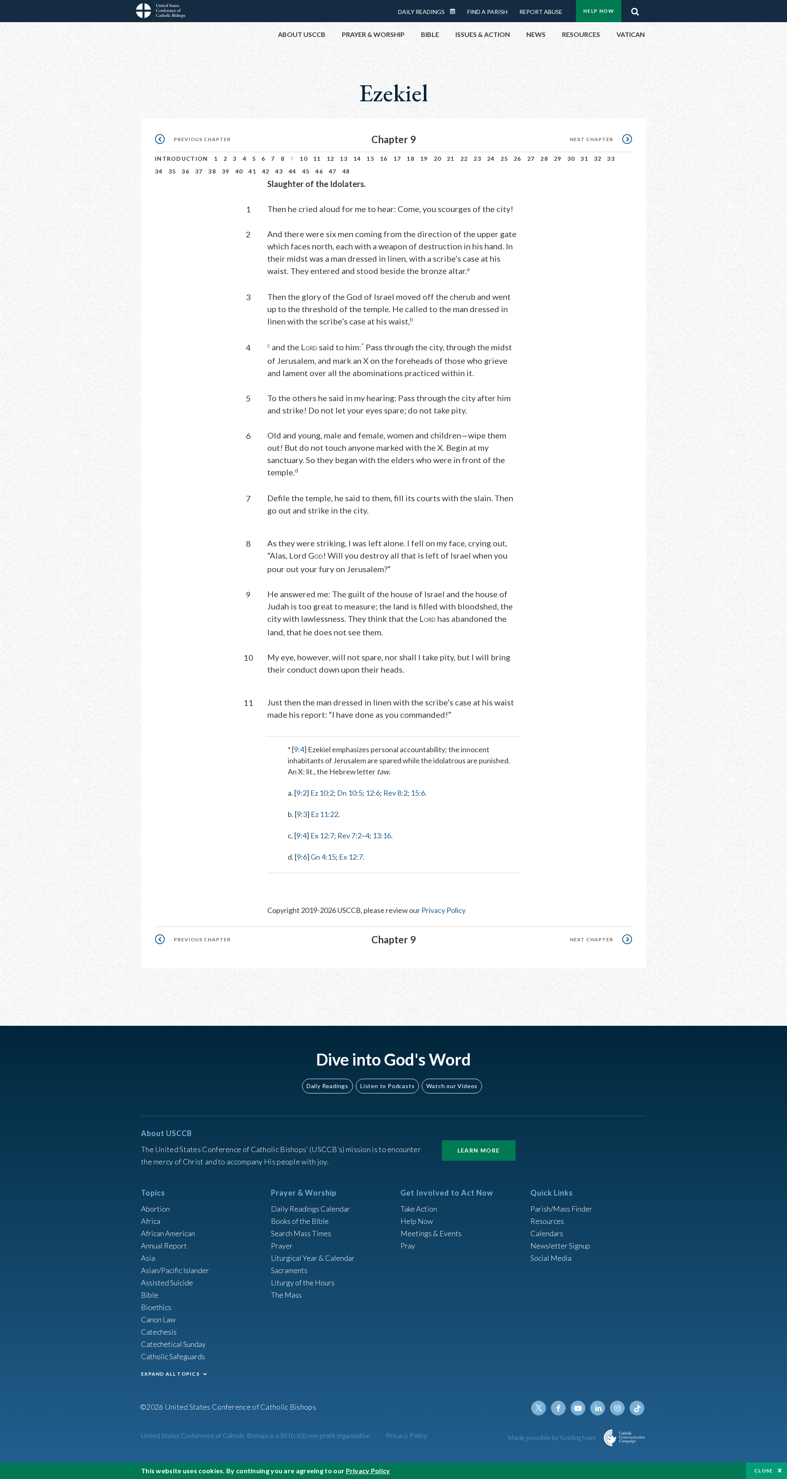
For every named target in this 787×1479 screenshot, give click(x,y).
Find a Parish (487, 11)
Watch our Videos (452, 1085)
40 (239, 171)
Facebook (558, 1408)
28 (544, 158)
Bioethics (156, 1307)
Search (635, 9)
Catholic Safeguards (173, 1356)
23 (477, 158)
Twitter (538, 1408)
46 (319, 171)
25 (504, 158)
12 (330, 158)
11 (317, 158)
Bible (149, 1294)
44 (292, 171)
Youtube (578, 1408)
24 (491, 158)
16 (384, 158)
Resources (547, 1221)
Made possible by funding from (553, 1437)
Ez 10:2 (322, 792)
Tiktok (637, 1408)
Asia (148, 1257)
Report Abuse (540, 11)
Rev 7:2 (349, 835)
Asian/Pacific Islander (175, 1270)
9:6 (302, 856)
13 (344, 158)
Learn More (478, 1150)
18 (410, 158)
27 (531, 158)
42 (266, 171)
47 (333, 171)
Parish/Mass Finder (561, 1208)
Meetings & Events (431, 1233)
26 (517, 158)
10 (303, 158)
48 (346, 171)
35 (172, 171)
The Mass (286, 1294)
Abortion (155, 1208)
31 (584, 158)
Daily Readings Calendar (455, 11)
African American (168, 1233)
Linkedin (597, 1408)
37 (199, 171)
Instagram (617, 1408)
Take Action (418, 1208)
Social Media (550, 1257)
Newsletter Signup (560, 1245)
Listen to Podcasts (387, 1085)
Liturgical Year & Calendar (313, 1257)
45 (306, 171)
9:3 (302, 814)
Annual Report (164, 1245)
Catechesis (159, 1331)
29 (558, 158)
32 (598, 158)
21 (451, 158)
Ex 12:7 (322, 835)
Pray (407, 1245)
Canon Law (158, 1319)
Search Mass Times (301, 1233)
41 (252, 171)
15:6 (418, 792)
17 (397, 158)
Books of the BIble (300, 1221)
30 (571, 158)
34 (159, 171)
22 (464, 158)
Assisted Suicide (167, 1282)
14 (357, 158)
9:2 (301, 792)
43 (279, 171)
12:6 (373, 792)
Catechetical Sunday (173, 1344)
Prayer (282, 1245)
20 (437, 158)
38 (212, 171)
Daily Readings (421, 11)
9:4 (299, 749)
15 (370, 158)
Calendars (546, 1233)
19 (424, 158)
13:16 (382, 835)
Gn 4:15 (323, 856)
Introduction (181, 158)
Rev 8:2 (395, 792)
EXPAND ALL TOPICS (170, 1374)
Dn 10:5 (349, 792)
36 (185, 171)
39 (226, 171)
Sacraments (289, 1270)
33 (611, 158)
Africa (150, 1221)
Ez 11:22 (324, 814)
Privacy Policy (443, 910)
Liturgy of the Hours (302, 1282)
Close (763, 1471)
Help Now (598, 11)
